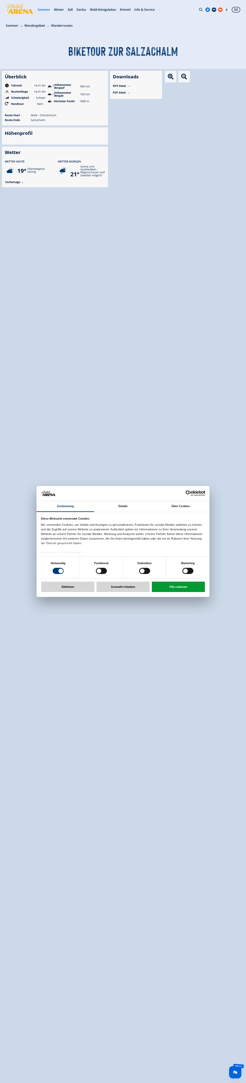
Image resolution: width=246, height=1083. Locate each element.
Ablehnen (67, 587)
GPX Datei (120, 86)
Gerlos (81, 9)
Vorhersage (12, 182)
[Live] (214, 9)
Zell (70, 9)
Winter (59, 9)
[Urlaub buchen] (220, 9)
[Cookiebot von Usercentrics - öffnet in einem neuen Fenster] (188, 493)
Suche (200, 9)
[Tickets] (207, 9)
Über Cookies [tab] (180, 506)
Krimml (125, 9)
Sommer (44, 9)
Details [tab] (123, 506)
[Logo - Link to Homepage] (19, 8)
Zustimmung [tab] (65, 506)
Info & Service (144, 9)
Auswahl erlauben (123, 587)
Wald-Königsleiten (103, 9)
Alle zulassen (178, 587)
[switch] (101, 571)
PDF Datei (119, 92)
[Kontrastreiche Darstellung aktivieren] (226, 9)
